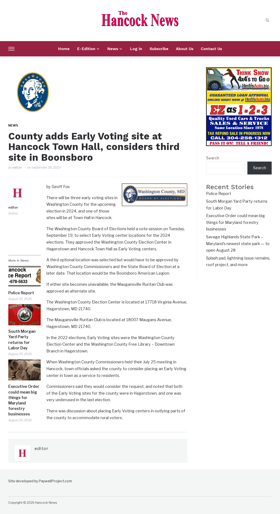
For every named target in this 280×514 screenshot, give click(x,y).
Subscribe (159, 48)
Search (212, 158)
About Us (184, 48)
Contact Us (211, 48)
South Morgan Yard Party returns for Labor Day (21, 339)
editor (17, 167)
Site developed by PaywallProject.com (40, 481)
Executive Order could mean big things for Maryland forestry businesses (23, 400)
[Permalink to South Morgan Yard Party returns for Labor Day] (24, 314)
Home (64, 48)
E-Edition (86, 48)
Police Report (21, 293)
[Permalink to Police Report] (24, 276)
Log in (136, 48)
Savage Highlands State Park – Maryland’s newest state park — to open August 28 (238, 244)
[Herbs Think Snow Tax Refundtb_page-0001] (239, 70)
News (112, 48)
